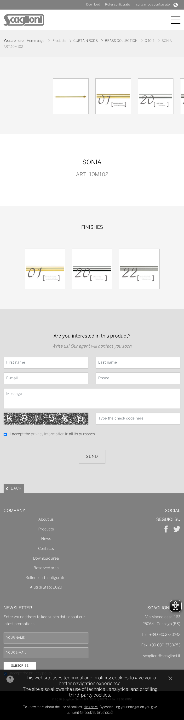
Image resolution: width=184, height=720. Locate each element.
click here (91, 707)
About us (46, 519)
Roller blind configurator (46, 578)
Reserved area (46, 568)
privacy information (47, 434)
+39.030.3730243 (164, 635)
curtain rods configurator (153, 4)
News (46, 539)
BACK (16, 488)
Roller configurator (118, 4)
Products (59, 41)
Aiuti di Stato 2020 (46, 587)
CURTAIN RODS (85, 41)
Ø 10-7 (150, 41)
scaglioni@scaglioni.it (161, 656)
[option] (71, 97)
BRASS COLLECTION (121, 41)
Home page (36, 41)
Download (93, 4)
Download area (46, 558)
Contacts (46, 549)
